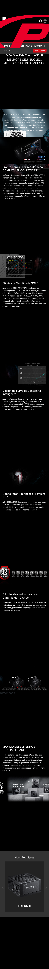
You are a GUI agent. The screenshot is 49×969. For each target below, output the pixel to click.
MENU (5, 50)
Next (44, 886)
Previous (4, 886)
